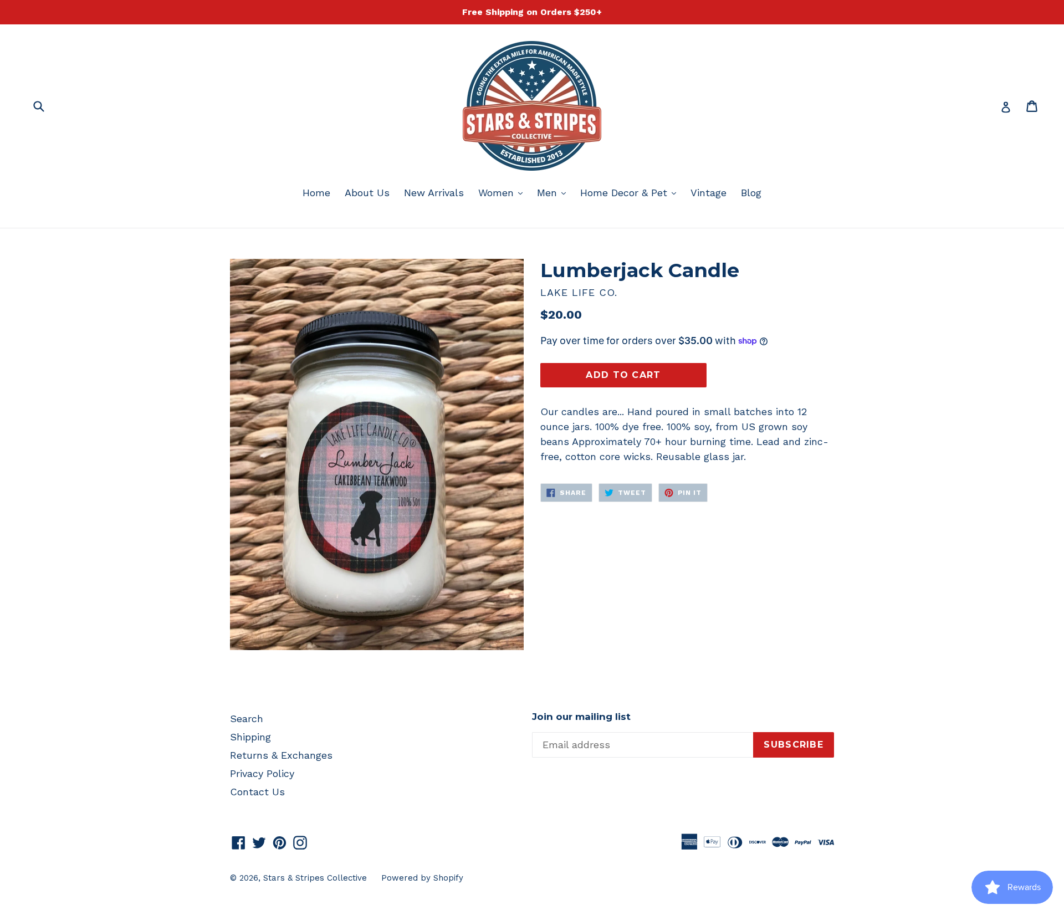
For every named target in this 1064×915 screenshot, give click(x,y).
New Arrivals (434, 192)
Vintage (708, 192)
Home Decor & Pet (631, 192)
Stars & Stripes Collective (315, 878)
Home (316, 192)
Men (554, 192)
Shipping (250, 737)
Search (246, 718)
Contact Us (257, 792)
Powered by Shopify (422, 878)
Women (503, 192)
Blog (751, 192)
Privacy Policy (262, 773)
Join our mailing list (581, 716)
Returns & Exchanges (281, 755)
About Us (367, 192)
